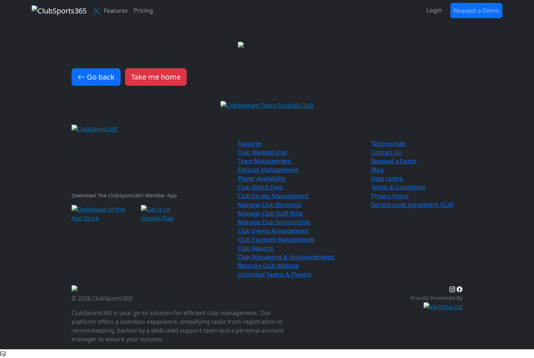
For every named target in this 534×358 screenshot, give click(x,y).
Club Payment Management (276, 240)
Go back (99, 77)
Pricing (143, 11)
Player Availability (262, 178)
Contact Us (386, 152)
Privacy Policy (389, 196)
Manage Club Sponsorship (274, 222)
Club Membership (262, 152)
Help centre (387, 178)
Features (116, 11)
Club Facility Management (273, 196)
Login (434, 10)
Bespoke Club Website (268, 266)
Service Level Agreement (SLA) (412, 205)
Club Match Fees (260, 187)
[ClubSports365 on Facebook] (459, 289)
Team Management (264, 161)
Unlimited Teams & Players (274, 274)
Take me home (156, 77)
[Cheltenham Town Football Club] (267, 105)
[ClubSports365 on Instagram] (452, 289)
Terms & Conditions (398, 187)
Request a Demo (476, 11)
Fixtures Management (268, 170)
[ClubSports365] (150, 129)
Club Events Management (273, 231)
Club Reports (256, 248)
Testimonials (388, 144)
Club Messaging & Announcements (286, 257)
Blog (377, 170)
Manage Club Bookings (270, 205)
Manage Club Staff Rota (270, 213)
